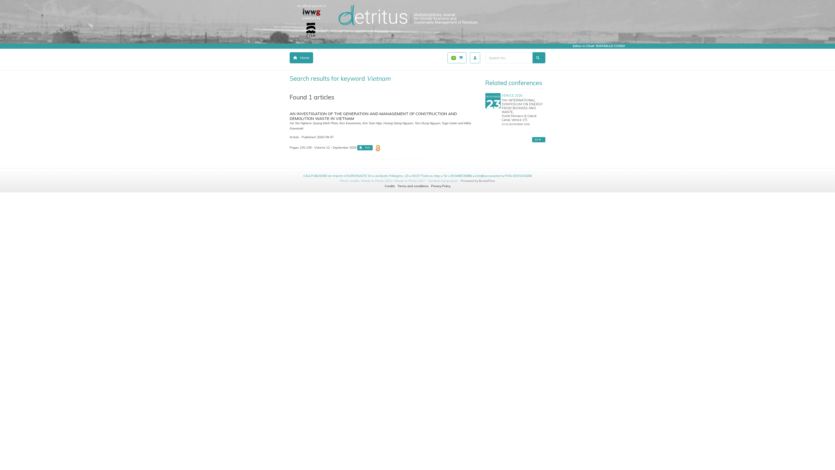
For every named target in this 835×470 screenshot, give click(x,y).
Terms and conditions (413, 186)
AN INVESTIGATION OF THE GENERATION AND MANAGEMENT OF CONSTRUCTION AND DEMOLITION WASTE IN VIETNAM (373, 116)
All (536, 139)
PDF (367, 147)
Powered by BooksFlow (478, 181)
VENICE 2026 (512, 95)
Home (304, 58)
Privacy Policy (441, 186)
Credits (390, 186)
